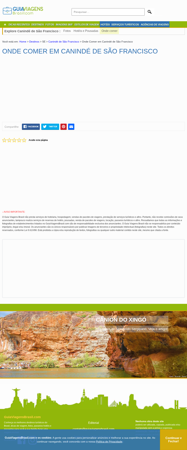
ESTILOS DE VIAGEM (87, 24)
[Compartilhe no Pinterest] (63, 126)
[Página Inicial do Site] (5, 24)
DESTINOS (37, 24)
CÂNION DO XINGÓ (121, 320)
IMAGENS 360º (64, 24)
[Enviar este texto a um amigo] (71, 126)
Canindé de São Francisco (64, 41)
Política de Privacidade (109, 441)
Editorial (93, 422)
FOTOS (49, 24)
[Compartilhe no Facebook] (31, 126)
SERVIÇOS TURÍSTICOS (125, 24)
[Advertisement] (37, 90)
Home (22, 41)
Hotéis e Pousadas (86, 30)
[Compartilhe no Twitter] (50, 126)
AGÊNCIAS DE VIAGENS (155, 24)
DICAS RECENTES (19, 24)
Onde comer (109, 30)
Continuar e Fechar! (173, 439)
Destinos (34, 41)
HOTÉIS (105, 24)
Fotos (67, 30)
